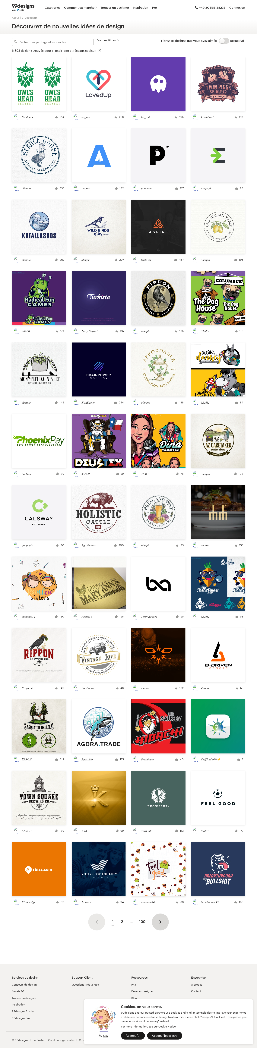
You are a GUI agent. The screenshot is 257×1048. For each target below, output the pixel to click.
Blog (134, 997)
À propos (196, 984)
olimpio (26, 188)
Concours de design (24, 984)
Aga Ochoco (88, 545)
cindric (205, 545)
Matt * (205, 831)
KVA (84, 831)
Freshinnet (28, 117)
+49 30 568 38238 (212, 7)
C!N (105, 1035)
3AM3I (26, 331)
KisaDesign (88, 402)
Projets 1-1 (18, 991)
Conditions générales (61, 1040)
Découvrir (30, 17)
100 (142, 921)
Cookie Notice (167, 1026)
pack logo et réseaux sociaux (75, 50)
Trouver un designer (114, 7)
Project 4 (86, 616)
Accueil (16, 17)
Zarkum (26, 474)
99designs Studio (23, 1011)
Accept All (133, 1035)
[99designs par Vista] (23, 7)
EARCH (27, 759)
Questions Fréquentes (85, 984)
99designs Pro (21, 1018)
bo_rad (85, 117)
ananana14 (28, 616)
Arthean (86, 902)
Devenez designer (142, 991)
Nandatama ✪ (209, 902)
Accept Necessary (164, 1035)
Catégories (52, 7)
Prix (133, 984)
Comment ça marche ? (80, 7)
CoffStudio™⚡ (211, 759)
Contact (196, 991)
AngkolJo (87, 759)
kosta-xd (146, 260)
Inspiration (140, 7)
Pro (154, 7)
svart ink (146, 831)
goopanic (146, 188)
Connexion (237, 7)
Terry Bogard (89, 331)
